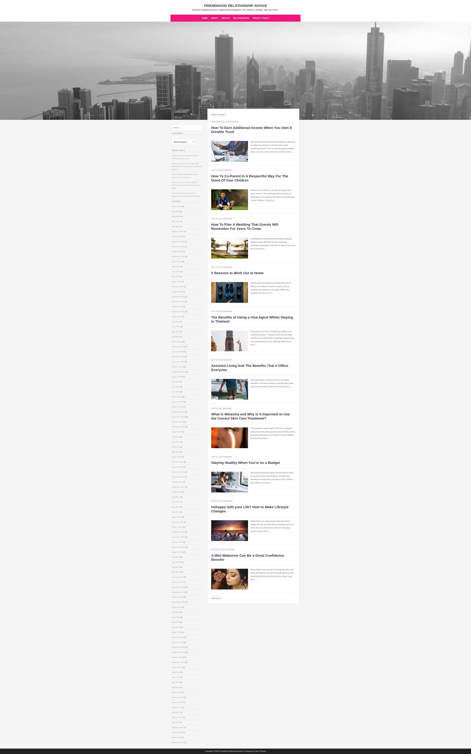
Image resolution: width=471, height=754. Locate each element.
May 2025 (175, 276)
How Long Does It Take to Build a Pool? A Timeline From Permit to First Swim (186, 185)
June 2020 (176, 562)
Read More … (288, 152)
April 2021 (176, 512)
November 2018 (178, 652)
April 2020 (176, 572)
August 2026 (177, 206)
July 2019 (175, 612)
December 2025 (178, 241)
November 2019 (178, 592)
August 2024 (177, 317)
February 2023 (177, 402)
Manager (233, 122)
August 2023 (177, 377)
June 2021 (176, 502)
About (214, 18)
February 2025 (177, 287)
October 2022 (177, 422)
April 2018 (176, 687)
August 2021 (177, 492)
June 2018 (176, 677)
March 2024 (176, 342)
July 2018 (175, 672)
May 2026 (175, 221)
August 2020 (177, 552)
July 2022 (175, 437)
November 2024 (178, 302)
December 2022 (178, 412)
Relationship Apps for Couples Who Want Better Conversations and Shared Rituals (187, 166)
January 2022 (177, 467)
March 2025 (176, 282)
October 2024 (177, 307)
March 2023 (176, 397)
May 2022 (175, 447)
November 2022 (178, 417)
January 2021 (177, 527)
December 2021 (178, 472)
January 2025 (177, 292)
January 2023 (177, 407)
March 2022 (176, 457)
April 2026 (176, 227)
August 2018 (177, 667)
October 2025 (177, 251)
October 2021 (177, 482)
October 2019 (177, 597)
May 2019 (175, 622)
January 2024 (177, 352)
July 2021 (175, 497)
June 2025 (176, 272)
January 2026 (177, 236)
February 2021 (177, 522)
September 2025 (178, 256)
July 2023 (175, 382)
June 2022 (176, 442)
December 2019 (178, 587)
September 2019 (178, 602)
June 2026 (176, 216)
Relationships (241, 18)
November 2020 (178, 537)
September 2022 (178, 427)
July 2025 (175, 267)
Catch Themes (260, 751)
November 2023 (178, 362)
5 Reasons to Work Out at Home (237, 273)
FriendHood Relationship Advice (235, 6)
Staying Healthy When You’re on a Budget (245, 463)
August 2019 (177, 607)
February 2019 (177, 637)
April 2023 (176, 392)
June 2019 (176, 617)
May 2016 (175, 722)
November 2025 (178, 247)
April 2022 (176, 452)
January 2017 (177, 717)
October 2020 (177, 542)
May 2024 (175, 332)
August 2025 (177, 262)
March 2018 (176, 692)
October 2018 (177, 657)
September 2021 (178, 487)
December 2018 (178, 647)
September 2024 (178, 312)
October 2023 (177, 367)
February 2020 (177, 577)
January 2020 (177, 582)
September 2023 (178, 372)
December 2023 (178, 357)
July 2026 (175, 211)
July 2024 (175, 322)
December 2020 (178, 532)
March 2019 (176, 632)
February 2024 (177, 347)
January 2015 (177, 732)
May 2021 (175, 507)
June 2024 (176, 327)
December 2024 (178, 297)
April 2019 (176, 627)
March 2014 (176, 737)
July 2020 (175, 557)
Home (205, 18)
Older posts (216, 598)
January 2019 (177, 642)
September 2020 (178, 547)
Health (226, 18)
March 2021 (176, 517)
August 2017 (177, 707)
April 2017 (176, 712)
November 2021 (178, 477)
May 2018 (175, 682)
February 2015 (177, 727)
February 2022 (177, 462)
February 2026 (177, 231)
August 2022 (177, 432)
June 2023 (176, 387)
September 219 (178, 742)
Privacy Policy (261, 18)
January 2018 (177, 702)
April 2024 (176, 337)
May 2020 (175, 567)
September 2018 (178, 662)
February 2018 (177, 697)
